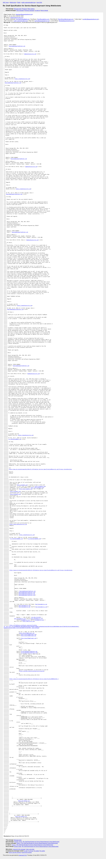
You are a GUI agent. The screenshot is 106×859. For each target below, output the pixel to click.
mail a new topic (30, 849)
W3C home (6, 2)
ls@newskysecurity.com (17, 17)
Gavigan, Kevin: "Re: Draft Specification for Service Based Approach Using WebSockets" (37, 841)
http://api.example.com (25, 488)
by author (42, 851)
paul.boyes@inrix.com (20, 618)
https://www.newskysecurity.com (18, 524)
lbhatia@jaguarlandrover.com (66, 20)
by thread (31, 851)
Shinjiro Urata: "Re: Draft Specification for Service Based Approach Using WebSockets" (36, 846)
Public (18, 2)
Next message (20, 10)
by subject (36, 851)
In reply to (37, 10)
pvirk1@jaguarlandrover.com (42, 20)
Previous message (29, 10)
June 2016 (39, 2)
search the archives (27, 852)
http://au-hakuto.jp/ (24, 800)
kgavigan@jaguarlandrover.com (24, 14)
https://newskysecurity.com (22, 78)
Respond (24, 8)
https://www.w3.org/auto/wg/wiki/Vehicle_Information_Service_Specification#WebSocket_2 (34, 678)
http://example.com (22, 484)
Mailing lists (13, 2)
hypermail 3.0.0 (23, 855)
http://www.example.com (37, 487)
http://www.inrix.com (28, 621)
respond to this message (19, 849)
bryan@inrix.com (25, 619)
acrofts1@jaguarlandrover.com (90, 19)
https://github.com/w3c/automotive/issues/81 (31, 671)
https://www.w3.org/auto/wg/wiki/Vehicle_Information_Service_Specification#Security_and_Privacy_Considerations (40, 469)
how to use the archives (15, 852)
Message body (17, 8)
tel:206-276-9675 (36, 617)
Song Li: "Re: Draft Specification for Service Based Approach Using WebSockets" (37, 843)
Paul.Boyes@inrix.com (43, 19)
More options (31, 8)
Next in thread (44, 10)
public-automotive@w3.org (28, 2)
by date (26, 851)
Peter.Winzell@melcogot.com (65, 19)
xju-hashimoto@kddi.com (22, 19)
